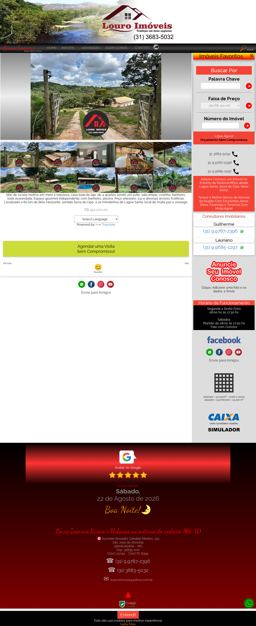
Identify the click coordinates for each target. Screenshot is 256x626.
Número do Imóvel (224, 118)
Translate (108, 224)
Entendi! (128, 614)
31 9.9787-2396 (220, 162)
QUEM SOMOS (116, 48)
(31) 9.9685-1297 (221, 247)
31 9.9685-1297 (220, 171)
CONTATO (142, 48)
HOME (51, 48)
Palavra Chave (224, 79)
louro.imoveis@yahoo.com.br (131, 580)
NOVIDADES (91, 48)
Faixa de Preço (224, 98)
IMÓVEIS (68, 48)
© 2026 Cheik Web (128, 485)
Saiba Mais (128, 624)
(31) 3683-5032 (132, 570)
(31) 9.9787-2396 (221, 231)
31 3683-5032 (219, 154)
